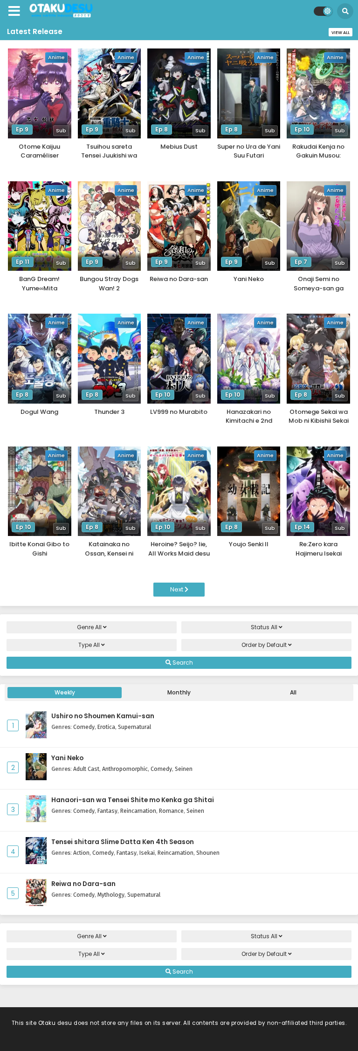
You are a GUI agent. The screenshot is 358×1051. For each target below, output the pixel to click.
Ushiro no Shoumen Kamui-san (102, 716)
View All (340, 32)
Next (177, 589)
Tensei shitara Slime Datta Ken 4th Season (122, 842)
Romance (171, 810)
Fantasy (107, 810)
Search (182, 662)
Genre (89, 627)
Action (81, 852)
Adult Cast (86, 768)
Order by (264, 645)
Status (264, 627)
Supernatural (134, 726)
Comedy (84, 726)
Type (89, 645)
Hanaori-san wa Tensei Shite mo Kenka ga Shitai (132, 800)
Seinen (184, 768)
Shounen (208, 852)
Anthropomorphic (125, 768)
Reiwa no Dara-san (83, 883)
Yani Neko (67, 758)
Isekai (147, 852)
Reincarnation (138, 810)
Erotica (106, 726)
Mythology (110, 894)
